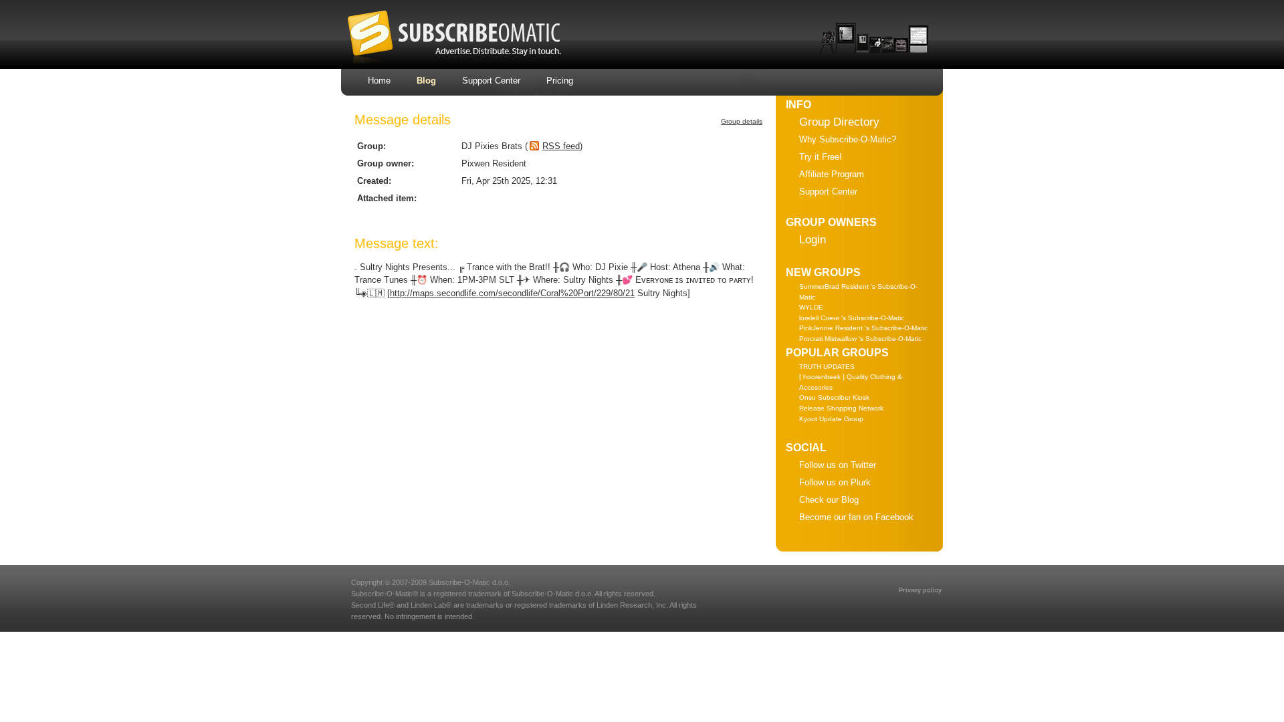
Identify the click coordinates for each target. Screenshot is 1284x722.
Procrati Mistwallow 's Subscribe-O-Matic (860, 338)
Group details (741, 121)
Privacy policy (920, 590)
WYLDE (811, 307)
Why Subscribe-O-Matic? (847, 139)
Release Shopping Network (841, 408)
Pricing (559, 81)
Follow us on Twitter (837, 465)
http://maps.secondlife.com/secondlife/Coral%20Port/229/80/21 (512, 293)
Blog (426, 81)
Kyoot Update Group (831, 419)
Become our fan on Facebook (856, 517)
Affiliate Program (831, 174)
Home (379, 81)
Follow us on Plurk (835, 482)
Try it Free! (820, 157)
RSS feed (561, 146)
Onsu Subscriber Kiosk (834, 397)
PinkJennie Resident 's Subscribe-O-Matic (863, 328)
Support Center (491, 81)
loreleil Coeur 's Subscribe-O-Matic (851, 318)
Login (812, 239)
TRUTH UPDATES (827, 366)
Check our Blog (829, 500)
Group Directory (839, 122)
